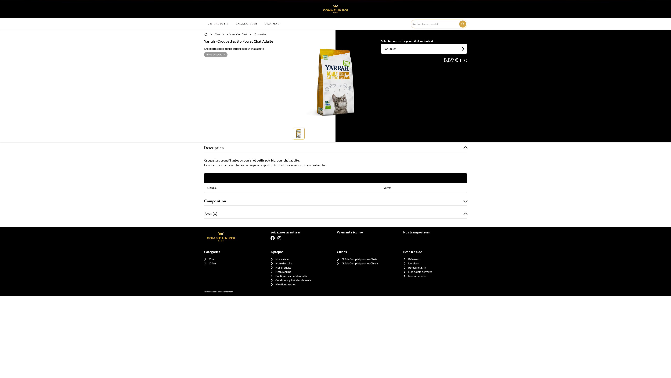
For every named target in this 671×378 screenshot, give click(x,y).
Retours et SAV (417, 267)
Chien (212, 263)
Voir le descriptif (214, 54)
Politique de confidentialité (291, 276)
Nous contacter (417, 276)
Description (214, 147)
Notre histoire (283, 263)
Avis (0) (210, 213)
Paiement (414, 259)
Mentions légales (285, 284)
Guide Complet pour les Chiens (360, 263)
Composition (215, 201)
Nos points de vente (420, 271)
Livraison (413, 263)
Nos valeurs (282, 259)
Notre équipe (283, 271)
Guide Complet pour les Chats (359, 259)
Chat (212, 259)
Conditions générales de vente (293, 280)
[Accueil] (206, 34)
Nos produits (283, 267)
